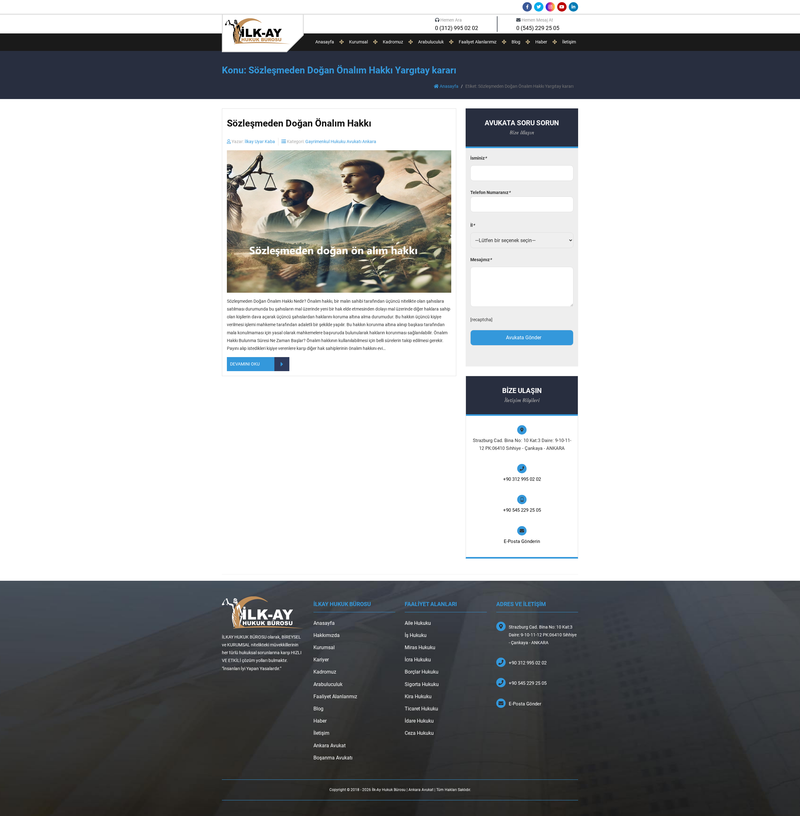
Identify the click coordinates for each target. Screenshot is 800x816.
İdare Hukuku (419, 721)
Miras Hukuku (420, 647)
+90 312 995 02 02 (522, 479)
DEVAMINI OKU (245, 363)
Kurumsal (358, 41)
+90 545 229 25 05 (522, 510)
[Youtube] (562, 7)
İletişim (569, 41)
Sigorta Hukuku (422, 684)
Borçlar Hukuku (421, 672)
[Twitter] (538, 7)
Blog (516, 41)
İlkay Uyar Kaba (260, 141)
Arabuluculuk (431, 41)
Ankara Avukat (329, 746)
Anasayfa (324, 41)
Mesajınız (481, 259)
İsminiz (478, 158)
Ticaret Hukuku (421, 709)
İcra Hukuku (418, 660)
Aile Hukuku (418, 623)
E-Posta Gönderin (522, 541)
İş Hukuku (416, 635)
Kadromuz (393, 41)
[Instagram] (550, 7)
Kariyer (321, 660)
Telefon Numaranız (490, 192)
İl (472, 225)
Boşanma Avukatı (332, 758)
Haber (541, 41)
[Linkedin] (573, 7)
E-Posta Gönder (525, 704)
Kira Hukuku (418, 696)
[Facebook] (527, 7)
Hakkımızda (326, 635)
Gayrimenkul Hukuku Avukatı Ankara (340, 141)
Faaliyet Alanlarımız (478, 41)
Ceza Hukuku (419, 733)
